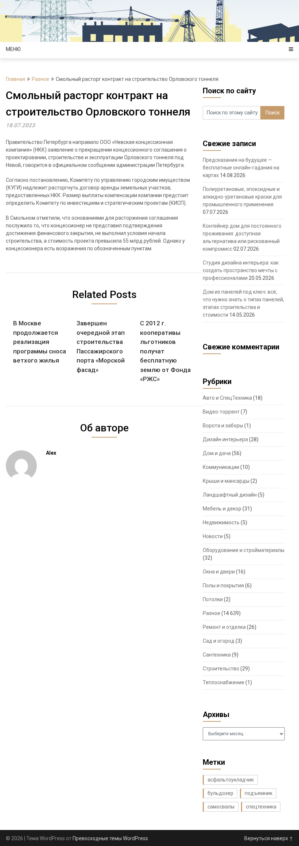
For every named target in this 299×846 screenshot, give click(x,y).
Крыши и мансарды (226, 481)
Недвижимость (221, 522)
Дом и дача (217, 453)
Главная (15, 79)
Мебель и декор (222, 509)
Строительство (221, 668)
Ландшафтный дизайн (230, 495)
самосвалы (220, 807)
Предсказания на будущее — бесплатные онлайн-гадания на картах (241, 167)
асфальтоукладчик (230, 780)
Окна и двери (219, 572)
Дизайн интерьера (225, 439)
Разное (40, 79)
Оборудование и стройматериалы (243, 550)
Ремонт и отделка (224, 627)
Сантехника (217, 655)
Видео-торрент (221, 412)
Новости (213, 536)
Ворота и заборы (223, 425)
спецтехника (261, 807)
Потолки (213, 599)
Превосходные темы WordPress (110, 838)
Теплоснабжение (223, 682)
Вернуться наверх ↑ (268, 838)
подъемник (258, 793)
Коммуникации (221, 467)
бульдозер (220, 793)
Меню (13, 49)
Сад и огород (218, 641)
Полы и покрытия (223, 585)
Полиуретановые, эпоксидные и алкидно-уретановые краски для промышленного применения (242, 196)
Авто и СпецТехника (227, 398)
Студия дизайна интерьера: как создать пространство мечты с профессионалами (241, 270)
